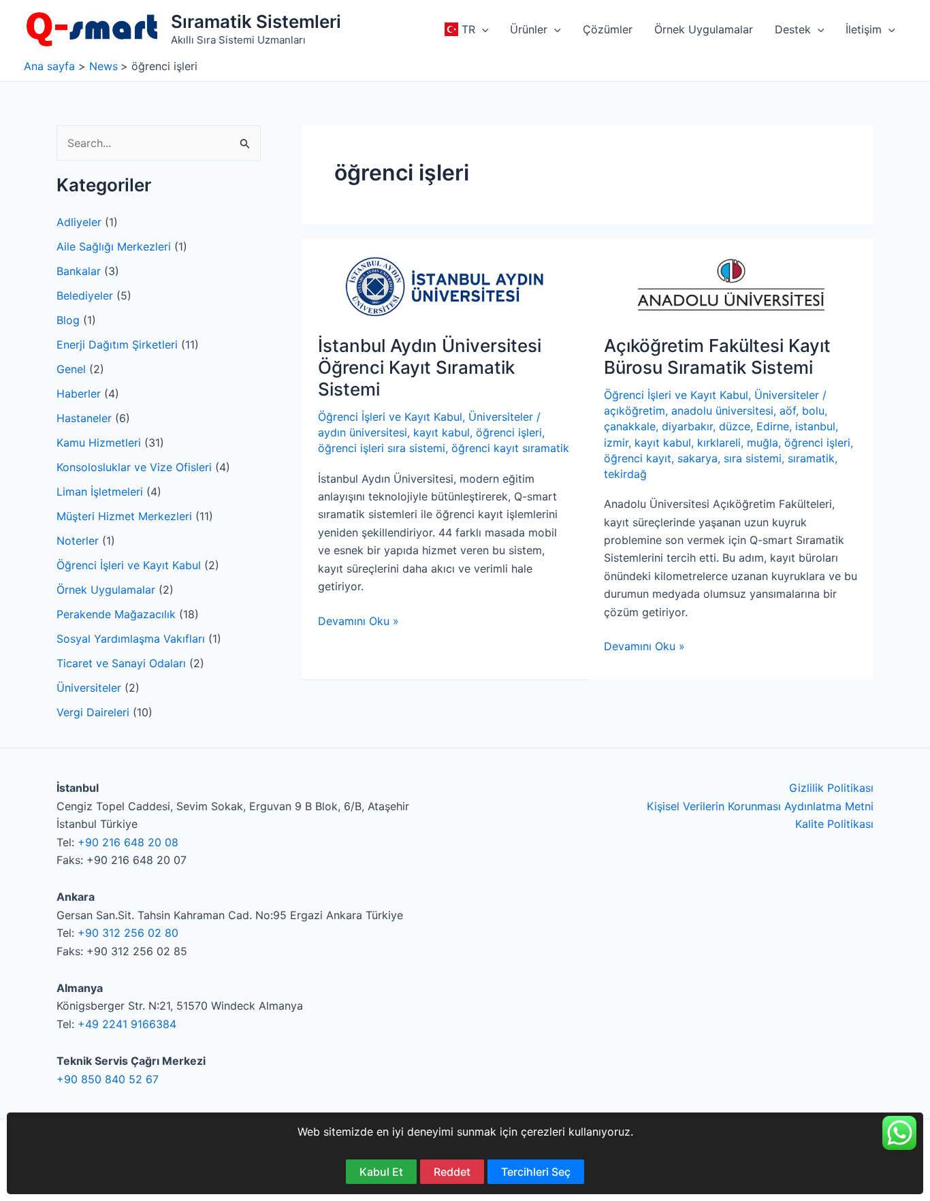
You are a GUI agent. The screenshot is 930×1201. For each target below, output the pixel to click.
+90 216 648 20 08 (128, 842)
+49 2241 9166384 (127, 1024)
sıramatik (811, 458)
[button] (482, 29)
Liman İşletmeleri (100, 491)
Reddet (452, 1172)
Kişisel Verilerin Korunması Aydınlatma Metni (760, 806)
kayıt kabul (441, 432)
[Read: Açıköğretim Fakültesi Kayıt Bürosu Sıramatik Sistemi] (730, 285)
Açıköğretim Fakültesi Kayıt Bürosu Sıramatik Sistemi (717, 356)
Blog (68, 320)
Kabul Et (381, 1172)
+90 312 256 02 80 (128, 933)
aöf (788, 410)
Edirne (772, 426)
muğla (762, 442)
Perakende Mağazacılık (116, 614)
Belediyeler (85, 295)
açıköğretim (634, 410)
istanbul (815, 426)
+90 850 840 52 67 (108, 1079)
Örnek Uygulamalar (106, 589)
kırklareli (719, 442)
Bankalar (79, 271)
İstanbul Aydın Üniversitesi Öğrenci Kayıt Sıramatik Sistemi (429, 367)
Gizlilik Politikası (831, 788)
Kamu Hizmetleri (99, 442)
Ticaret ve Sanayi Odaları (121, 663)
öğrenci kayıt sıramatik (510, 448)
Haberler (79, 393)
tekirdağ (625, 474)
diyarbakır (687, 426)
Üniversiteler (89, 687)
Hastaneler (84, 418)
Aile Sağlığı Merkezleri (114, 246)
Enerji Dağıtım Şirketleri (117, 344)
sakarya (697, 458)
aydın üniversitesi (362, 432)
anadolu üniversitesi (722, 410)
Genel (71, 369)
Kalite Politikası (834, 824)
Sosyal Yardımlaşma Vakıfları (131, 638)
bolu (813, 410)
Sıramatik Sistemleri (256, 21)
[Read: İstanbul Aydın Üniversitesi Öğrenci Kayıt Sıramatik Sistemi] (444, 285)
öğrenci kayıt (637, 458)
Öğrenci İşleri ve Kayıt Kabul (129, 565)
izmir (616, 442)
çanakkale (630, 426)
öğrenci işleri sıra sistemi (381, 448)
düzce (734, 426)
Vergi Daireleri (93, 712)
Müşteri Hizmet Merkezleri (124, 516)
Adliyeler (79, 222)
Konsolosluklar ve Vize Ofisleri (134, 467)
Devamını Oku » (358, 621)
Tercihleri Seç (536, 1172)
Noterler (78, 540)
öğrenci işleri (509, 432)
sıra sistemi (753, 458)
